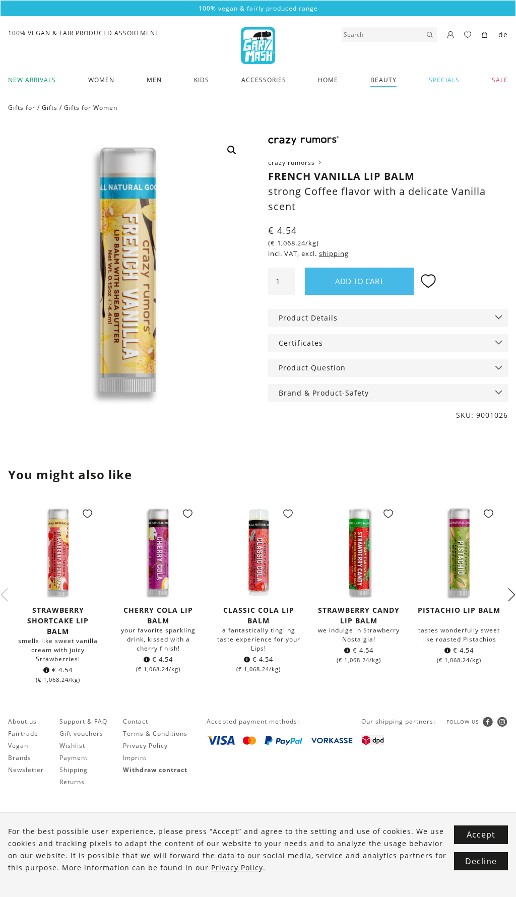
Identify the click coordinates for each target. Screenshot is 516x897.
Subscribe (258, 556)
